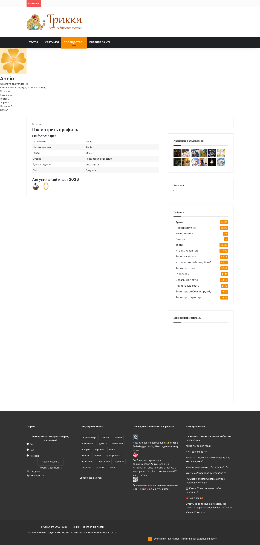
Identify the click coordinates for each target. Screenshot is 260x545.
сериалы (119, 461)
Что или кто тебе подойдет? (193, 262)
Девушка (91, 170)
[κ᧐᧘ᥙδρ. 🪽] (212, 156)
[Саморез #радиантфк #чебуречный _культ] (195, 156)
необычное (87, 461)
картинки (99, 449)
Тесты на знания (186, 256)
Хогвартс (105, 437)
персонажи (104, 461)
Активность (6, 95)
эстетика (100, 467)
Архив (179, 222)
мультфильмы (113, 455)
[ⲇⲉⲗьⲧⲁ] (177, 165)
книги (112, 449)
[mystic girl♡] (212, 165)
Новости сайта (184, 233)
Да (31, 444)
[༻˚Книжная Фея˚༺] (186, 165)
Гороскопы (182, 273)
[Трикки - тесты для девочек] (55, 22)
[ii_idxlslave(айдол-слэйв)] (195, 165)
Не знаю (34, 455)
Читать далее (162, 446)
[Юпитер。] (221, 156)
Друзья (4, 109)
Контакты (173, 538)
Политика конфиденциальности (199, 538)
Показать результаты (50, 467)
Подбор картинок (186, 227)
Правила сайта (100, 42)
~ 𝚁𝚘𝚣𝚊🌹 (143, 488)
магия (97, 455)
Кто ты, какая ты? (187, 250)
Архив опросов (35, 475)
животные (117, 443)
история (86, 449)
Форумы (4, 102)
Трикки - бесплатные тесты (88, 526)
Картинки (52, 42)
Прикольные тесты (188, 285)
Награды (6, 106)
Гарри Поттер (89, 437)
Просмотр (37, 124)
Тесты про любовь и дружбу (193, 291)
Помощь (181, 239)
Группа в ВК (159, 538)
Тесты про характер (188, 297)
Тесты (33, 42)
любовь (85, 455)
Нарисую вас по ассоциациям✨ (151, 442)
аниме (118, 437)
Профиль (5, 91)
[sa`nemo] (186, 156)
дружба (103, 443)
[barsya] (221, 165)
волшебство (88, 443)
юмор (113, 467)
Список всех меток (91, 477)
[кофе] (177, 156)
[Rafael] (203, 156)
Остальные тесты (187, 279)
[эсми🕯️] (203, 165)
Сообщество (73, 42)
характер (86, 467)
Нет (32, 449)
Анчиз (154, 463)
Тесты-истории (185, 268)
